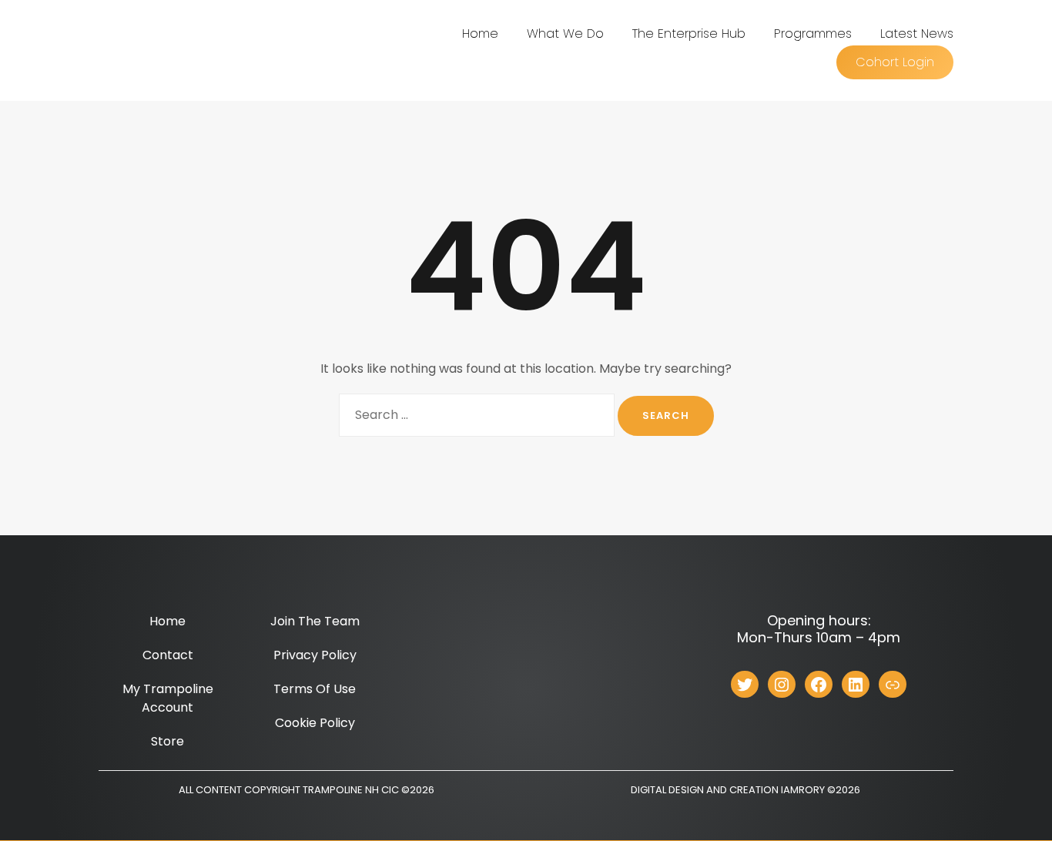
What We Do (565, 33)
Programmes (813, 33)
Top (1015, 804)
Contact (167, 655)
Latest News (916, 33)
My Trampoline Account (167, 698)
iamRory (803, 789)
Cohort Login (895, 62)
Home (480, 33)
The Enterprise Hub (688, 33)
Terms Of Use (314, 689)
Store (167, 741)
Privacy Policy (315, 655)
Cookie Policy (315, 723)
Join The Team (315, 621)
